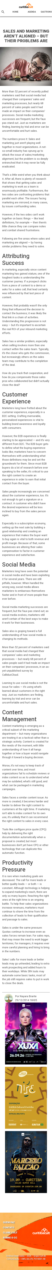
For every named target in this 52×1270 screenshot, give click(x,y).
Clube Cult (10, 1232)
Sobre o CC (10, 1237)
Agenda (32, 12)
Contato (8, 1227)
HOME (15, 12)
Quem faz (9, 1222)
